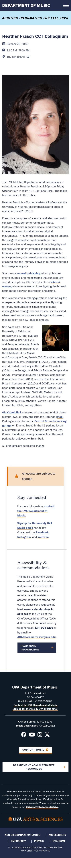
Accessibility (57, 834)
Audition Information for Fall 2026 (35, 18)
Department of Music (26, 5)
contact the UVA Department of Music (35, 510)
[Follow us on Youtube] (32, 735)
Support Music (33, 749)
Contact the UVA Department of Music (35, 705)
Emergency (18, 841)
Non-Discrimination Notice (22, 834)
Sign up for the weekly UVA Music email (35, 708)
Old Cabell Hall (11, 412)
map (60, 416)
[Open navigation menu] (66, 5)
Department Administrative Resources (34, 767)
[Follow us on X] (47, 735)
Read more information (30, 647)
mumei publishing (28, 273)
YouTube (43, 537)
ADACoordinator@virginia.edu (36, 637)
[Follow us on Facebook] (23, 735)
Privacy (39, 841)
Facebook (42, 532)
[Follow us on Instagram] (40, 735)
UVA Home (59, 841)
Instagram (24, 537)
